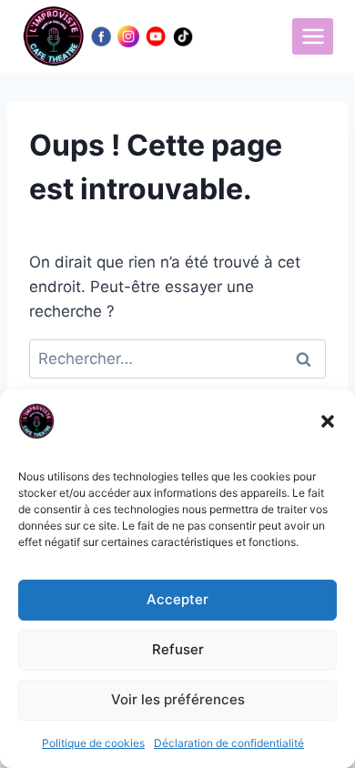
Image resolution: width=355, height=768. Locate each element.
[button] (328, 421)
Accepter (177, 599)
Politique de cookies (93, 743)
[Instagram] (128, 36)
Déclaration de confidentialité (229, 743)
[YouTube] (155, 36)
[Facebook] (101, 36)
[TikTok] (183, 36)
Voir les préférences (178, 699)
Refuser (178, 649)
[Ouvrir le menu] (312, 36)
